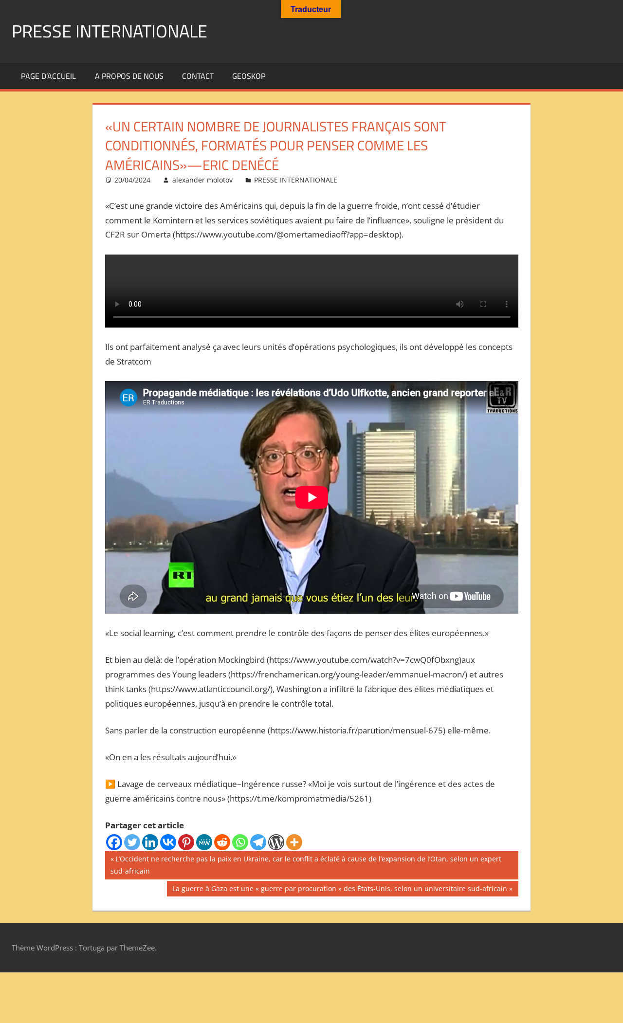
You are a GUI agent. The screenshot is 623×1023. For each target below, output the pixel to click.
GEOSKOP (248, 76)
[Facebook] (114, 842)
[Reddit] (222, 842)
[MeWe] (204, 842)
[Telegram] (258, 842)
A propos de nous (129, 76)
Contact (198, 76)
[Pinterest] (186, 842)
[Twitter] (132, 842)
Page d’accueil (48, 76)
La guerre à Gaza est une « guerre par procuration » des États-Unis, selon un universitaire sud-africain (339, 890)
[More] (294, 842)
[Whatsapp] (240, 842)
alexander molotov (202, 179)
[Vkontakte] (168, 842)
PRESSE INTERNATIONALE (109, 31)
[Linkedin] (150, 842)
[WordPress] (276, 842)
